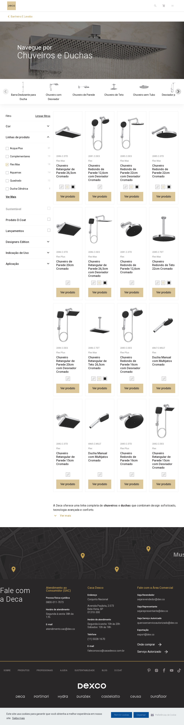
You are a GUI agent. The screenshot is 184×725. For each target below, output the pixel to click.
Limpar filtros (42, 116)
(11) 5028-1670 (96, 639)
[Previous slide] (6, 91)
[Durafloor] (158, 696)
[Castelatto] (110, 696)
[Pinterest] (149, 670)
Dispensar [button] (141, 715)
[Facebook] (164, 670)
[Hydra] (63, 696)
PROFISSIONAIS (45, 670)
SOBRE (7, 670)
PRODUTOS (23, 670)
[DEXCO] (92, 686)
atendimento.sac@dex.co (60, 629)
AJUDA (63, 670)
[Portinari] (41, 696)
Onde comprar (146, 644)
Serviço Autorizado (149, 651)
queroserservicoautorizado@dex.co (157, 622)
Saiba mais (18, 718)
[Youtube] (172, 670)
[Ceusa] (135, 696)
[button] (163, 715)
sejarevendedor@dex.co (151, 599)
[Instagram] (156, 670)
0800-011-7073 (55, 602)
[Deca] (11, 5)
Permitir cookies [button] (121, 715)
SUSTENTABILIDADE (85, 670)
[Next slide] (178, 91)
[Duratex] (83, 696)
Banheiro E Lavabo (22, 16)
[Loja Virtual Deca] (164, 5)
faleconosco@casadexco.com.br (106, 650)
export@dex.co (145, 634)
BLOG (104, 670)
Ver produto (67, 196)
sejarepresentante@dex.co (152, 611)
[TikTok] (179, 670)
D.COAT (118, 670)
